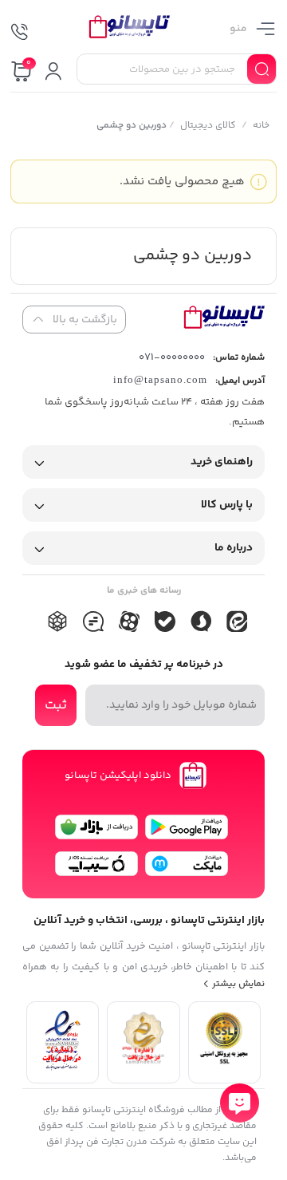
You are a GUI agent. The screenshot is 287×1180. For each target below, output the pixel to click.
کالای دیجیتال (207, 125)
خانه (260, 125)
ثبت (56, 705)
